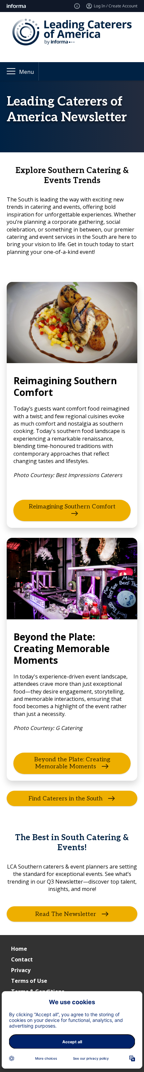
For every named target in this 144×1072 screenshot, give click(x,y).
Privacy (20, 970)
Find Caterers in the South (65, 798)
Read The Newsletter (65, 913)
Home (19, 948)
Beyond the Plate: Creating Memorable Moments (72, 763)
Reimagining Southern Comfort (72, 506)
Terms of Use (29, 980)
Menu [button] (26, 71)
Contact (22, 959)
